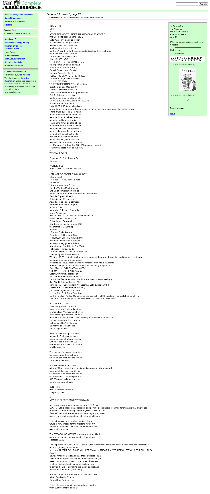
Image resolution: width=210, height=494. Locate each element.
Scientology (9, 81)
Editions (58, 17)
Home (51, 17)
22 (194, 60)
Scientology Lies (11, 55)
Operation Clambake (13, 62)
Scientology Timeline (13, 46)
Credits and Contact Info (15, 71)
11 (192, 58)
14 (201, 58)
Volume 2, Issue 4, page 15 (18, 33)
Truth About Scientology (14, 59)
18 (181, 60)
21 (191, 60)
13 (198, 58)
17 (178, 60)
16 (175, 60)
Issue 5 (76, 17)
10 (189, 58)
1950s (7, 49)
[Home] (22, 4)
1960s (16, 49)
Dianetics (25, 78)
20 (187, 60)
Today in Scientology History (16, 42)
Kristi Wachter (23, 75)
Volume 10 (67, 17)
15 (172, 60)
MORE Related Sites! (13, 66)
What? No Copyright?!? (14, 21)
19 (184, 60)
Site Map (8, 25)
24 (200, 60)
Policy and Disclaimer (22, 15)
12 (195, 58)
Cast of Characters (12, 18)
